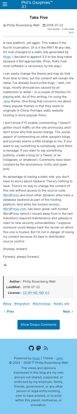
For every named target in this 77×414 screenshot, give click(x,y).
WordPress (11, 195)
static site (62, 304)
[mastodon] (38, 349)
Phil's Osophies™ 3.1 (37, 4)
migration (23, 304)
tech (71, 32)
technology (42, 304)
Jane (6, 101)
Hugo (7, 57)
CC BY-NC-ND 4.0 (36, 293)
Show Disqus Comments (38, 324)
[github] (31, 349)
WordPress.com (14, 209)
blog (8, 304)
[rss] (46, 349)
